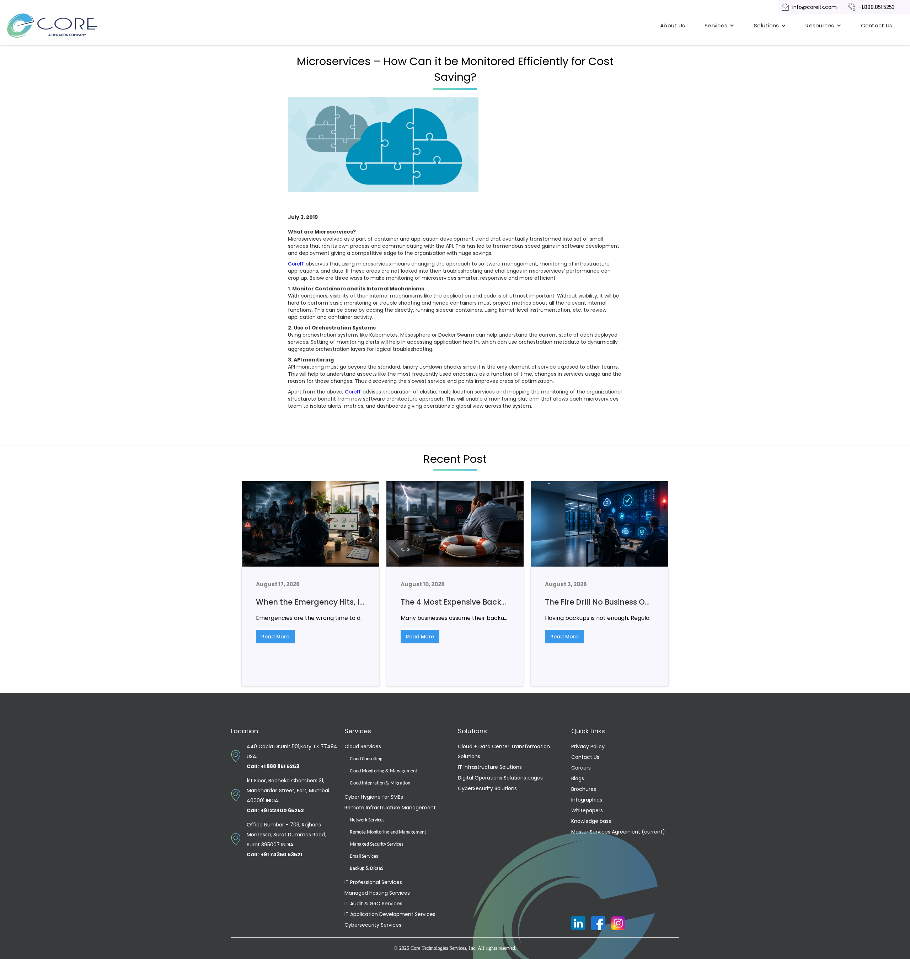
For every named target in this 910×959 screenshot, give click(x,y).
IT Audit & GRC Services (373, 903)
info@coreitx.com (814, 7)
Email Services (364, 856)
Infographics (586, 799)
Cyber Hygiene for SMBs (373, 796)
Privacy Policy (588, 746)
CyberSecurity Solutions (487, 788)
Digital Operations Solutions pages (500, 777)
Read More (275, 636)
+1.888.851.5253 (876, 7)
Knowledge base (591, 821)
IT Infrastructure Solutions (490, 767)
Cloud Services (362, 746)
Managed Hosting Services (377, 892)
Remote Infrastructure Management (390, 807)
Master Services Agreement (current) (618, 831)
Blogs (577, 778)
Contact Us (877, 25)
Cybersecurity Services (372, 924)
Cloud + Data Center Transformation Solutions (504, 751)
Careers (581, 767)
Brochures (583, 789)
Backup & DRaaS (366, 868)
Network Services (367, 820)
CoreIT (296, 263)
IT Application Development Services (389, 914)
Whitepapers (587, 810)
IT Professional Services (373, 882)
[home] (60, 26)
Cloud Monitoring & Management (383, 771)
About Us (672, 25)
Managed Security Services (376, 844)
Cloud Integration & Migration (380, 783)
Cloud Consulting (366, 759)
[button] (719, 25)
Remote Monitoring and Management (388, 832)
